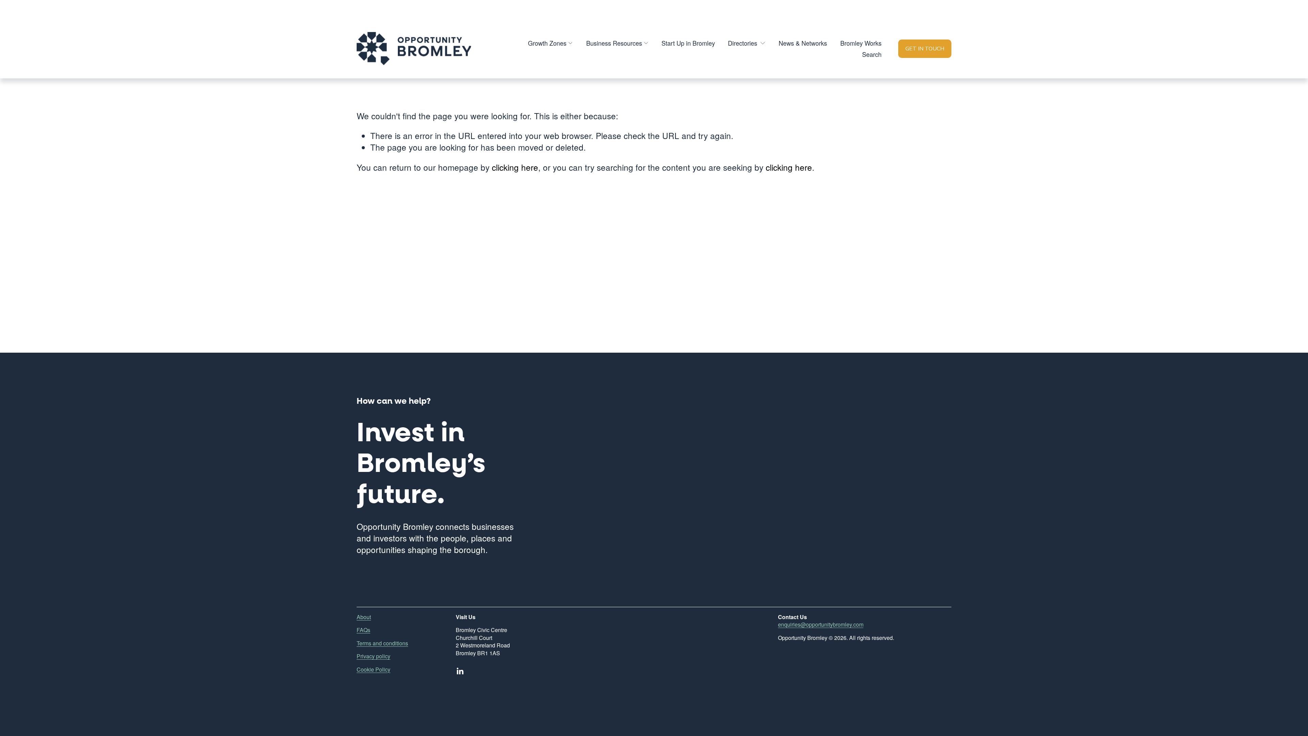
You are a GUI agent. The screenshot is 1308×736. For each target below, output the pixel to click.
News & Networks (803, 43)
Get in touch (924, 48)
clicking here (515, 167)
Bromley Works (861, 43)
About (364, 617)
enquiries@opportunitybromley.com (820, 624)
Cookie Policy (373, 669)
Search (872, 54)
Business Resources (614, 43)
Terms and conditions (382, 643)
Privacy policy (373, 656)
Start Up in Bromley (688, 43)
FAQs (363, 630)
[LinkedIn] (460, 671)
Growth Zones (547, 43)
